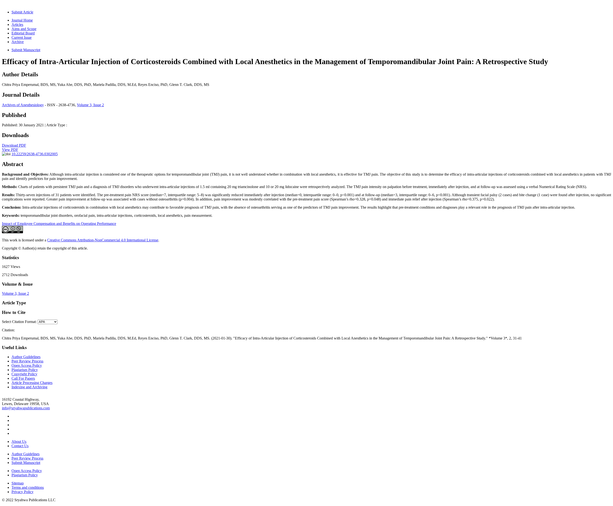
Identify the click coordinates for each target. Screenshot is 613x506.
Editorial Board (23, 33)
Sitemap (17, 483)
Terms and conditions (27, 487)
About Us (18, 441)
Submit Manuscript (25, 50)
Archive (17, 42)
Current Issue (21, 37)
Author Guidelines (25, 454)
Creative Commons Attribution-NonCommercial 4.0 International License (102, 240)
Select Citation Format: (19, 322)
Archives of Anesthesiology (23, 105)
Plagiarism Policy (24, 370)
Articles (17, 24)
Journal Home (22, 20)
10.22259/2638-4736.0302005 (34, 154)
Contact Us (19, 446)
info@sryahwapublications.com (26, 408)
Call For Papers (23, 378)
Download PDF (14, 145)
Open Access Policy (26, 365)
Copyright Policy (24, 374)
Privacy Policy (22, 492)
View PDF (10, 150)
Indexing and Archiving (29, 387)
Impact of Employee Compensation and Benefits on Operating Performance (59, 224)
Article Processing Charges (31, 383)
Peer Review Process (27, 361)
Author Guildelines (25, 357)
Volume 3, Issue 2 (90, 105)
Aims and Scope (23, 29)
